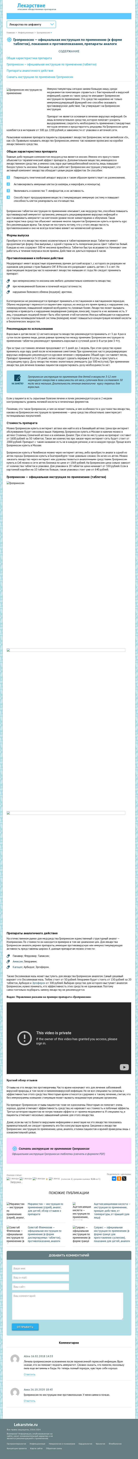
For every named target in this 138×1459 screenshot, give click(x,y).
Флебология (115, 1443)
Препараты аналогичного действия (30, 71)
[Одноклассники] (119, 1178)
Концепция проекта (17, 1448)
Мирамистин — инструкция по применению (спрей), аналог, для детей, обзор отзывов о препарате (45, 1209)
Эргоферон (38, 983)
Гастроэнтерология (16, 1443)
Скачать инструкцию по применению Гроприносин (40, 77)
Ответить (29, 1374)
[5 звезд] (55, 1178)
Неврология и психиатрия (62, 1443)
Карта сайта (36, 1448)
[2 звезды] (26, 1178)
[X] (124, 1178)
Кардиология (85, 1443)
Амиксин (18, 961)
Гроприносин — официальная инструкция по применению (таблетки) (51, 64)
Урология (100, 1443)
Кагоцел (17, 967)
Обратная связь (54, 1448)
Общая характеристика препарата (29, 58)
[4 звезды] (47, 1179)
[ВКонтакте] (114, 1178)
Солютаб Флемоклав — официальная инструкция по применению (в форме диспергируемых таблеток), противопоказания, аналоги (44, 1234)
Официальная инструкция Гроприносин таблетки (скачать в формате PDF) (58, 1154)
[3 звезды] (39, 1178)
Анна (27, 1389)
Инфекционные (37, 1443)
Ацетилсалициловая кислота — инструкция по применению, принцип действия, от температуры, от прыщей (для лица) (112, 1210)
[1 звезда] (13, 1178)
